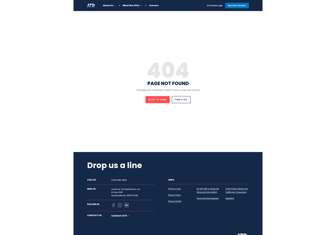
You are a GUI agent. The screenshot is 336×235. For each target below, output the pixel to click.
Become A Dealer (237, 5)
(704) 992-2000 (119, 180)
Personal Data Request (208, 198)
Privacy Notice (175, 201)
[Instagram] (120, 205)
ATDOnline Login (215, 5)
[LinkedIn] (126, 205)
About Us (108, 5)
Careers (154, 5)
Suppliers (229, 198)
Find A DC (181, 99)
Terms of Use (174, 188)
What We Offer (131, 5)
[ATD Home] (92, 5)
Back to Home (158, 99)
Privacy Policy (174, 195)
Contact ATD (119, 215)
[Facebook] (113, 205)
